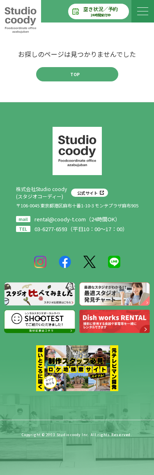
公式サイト (87, 193)
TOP (75, 74)
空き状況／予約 (100, 11)
